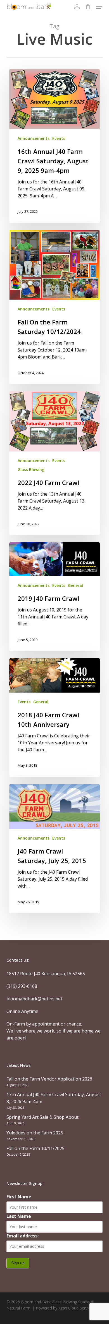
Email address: (22, 1236)
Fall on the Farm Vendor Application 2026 (49, 1079)
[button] (99, 6)
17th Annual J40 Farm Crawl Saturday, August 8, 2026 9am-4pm (53, 1098)
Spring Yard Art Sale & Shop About (42, 1117)
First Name (18, 1197)
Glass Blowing (31, 469)
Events (58, 138)
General (75, 585)
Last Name (18, 1216)
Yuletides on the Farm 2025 (34, 1133)
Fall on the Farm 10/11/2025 (35, 1148)
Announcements (33, 138)
